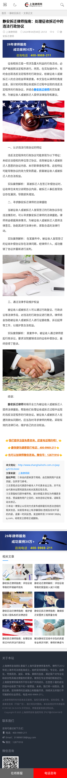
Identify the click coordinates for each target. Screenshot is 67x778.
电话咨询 (50, 773)
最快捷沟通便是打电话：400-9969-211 (33, 447)
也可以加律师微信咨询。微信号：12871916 (33, 455)
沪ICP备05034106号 (53, 712)
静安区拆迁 (15, 13)
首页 (4, 13)
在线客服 (17, 773)
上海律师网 (23, 473)
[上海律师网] (33, 6)
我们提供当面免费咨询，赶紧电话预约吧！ (33, 440)
